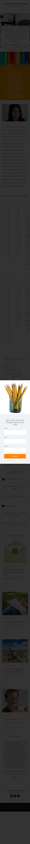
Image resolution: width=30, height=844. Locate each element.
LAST (5, 437)
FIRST (6, 428)
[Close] (28, 382)
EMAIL (6, 446)
